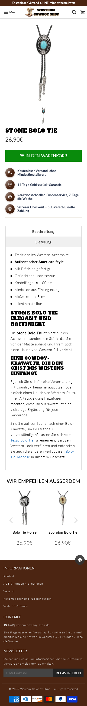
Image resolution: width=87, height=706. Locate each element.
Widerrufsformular (15, 606)
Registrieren (68, 673)
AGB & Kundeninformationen (23, 583)
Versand (8, 591)
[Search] (74, 12)
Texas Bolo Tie (21, 440)
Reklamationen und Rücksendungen (27, 598)
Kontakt (8, 576)
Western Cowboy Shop (35, 689)
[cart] (83, 12)
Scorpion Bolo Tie (62, 532)
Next (76, 519)
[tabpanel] (43, 115)
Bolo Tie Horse (24, 532)
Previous (10, 519)
